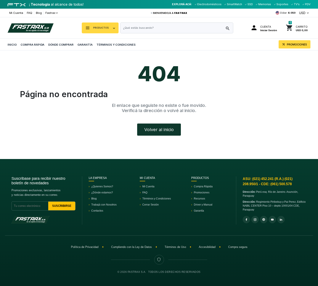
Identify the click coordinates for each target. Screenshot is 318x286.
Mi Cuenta (16, 12)
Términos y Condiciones (116, 44)
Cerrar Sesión (150, 204)
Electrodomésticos (209, 4)
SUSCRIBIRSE (61, 205)
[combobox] (176, 27)
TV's (296, 4)
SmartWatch (234, 4)
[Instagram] (255, 219)
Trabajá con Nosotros (104, 204)
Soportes (282, 4)
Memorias (264, 4)
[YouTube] (272, 219)
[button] (100, 27)
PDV (307, 4)
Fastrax (50, 12)
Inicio (12, 44)
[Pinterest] (263, 219)
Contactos (97, 210)
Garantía (85, 44)
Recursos (199, 198)
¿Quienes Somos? (102, 186)
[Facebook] (246, 219)
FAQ (29, 12)
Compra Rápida (32, 44)
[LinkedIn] (281, 219)
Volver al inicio (159, 129)
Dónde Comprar (61, 44)
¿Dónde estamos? (102, 192)
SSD (250, 4)
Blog (39, 12)
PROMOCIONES (296, 44)
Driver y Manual (203, 204)
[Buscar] (227, 28)
